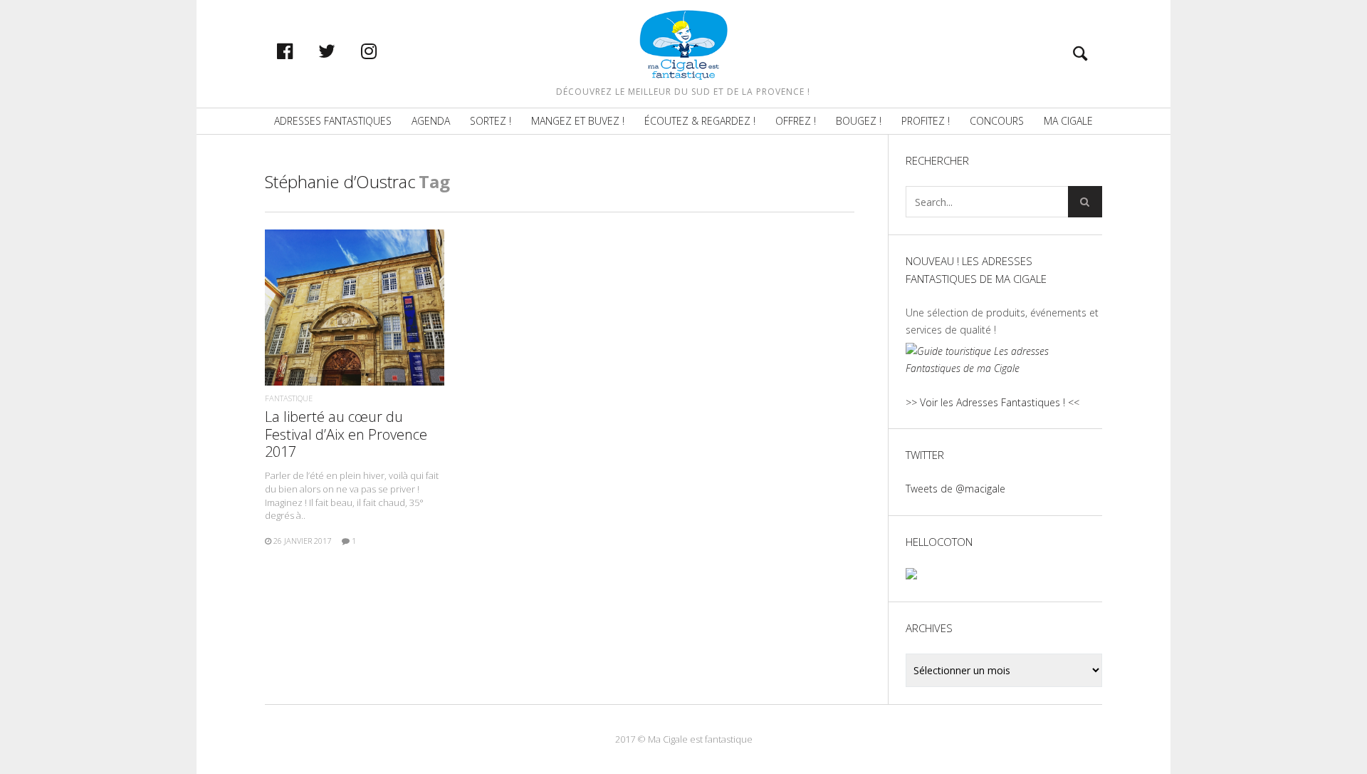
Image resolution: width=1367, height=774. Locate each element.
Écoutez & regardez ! (699, 121)
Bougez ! (858, 121)
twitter (341, 50)
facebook (299, 50)
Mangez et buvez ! (577, 121)
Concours (997, 121)
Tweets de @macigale (955, 488)
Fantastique (289, 398)
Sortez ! (490, 121)
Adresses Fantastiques (333, 121)
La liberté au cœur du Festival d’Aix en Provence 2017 (346, 433)
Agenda (431, 121)
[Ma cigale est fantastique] (683, 45)
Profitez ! (925, 121)
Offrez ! (795, 121)
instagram (383, 50)
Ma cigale (1068, 121)
